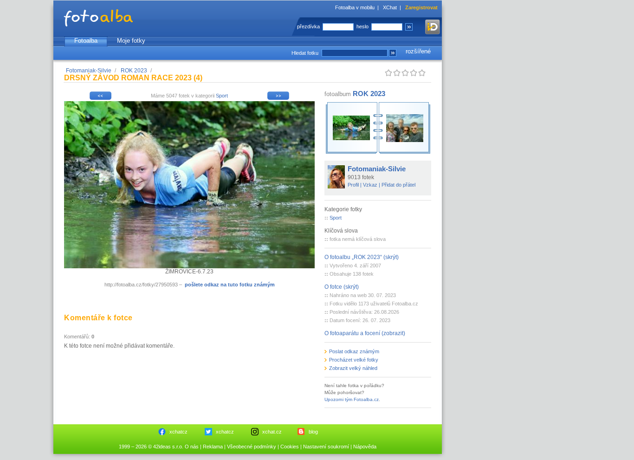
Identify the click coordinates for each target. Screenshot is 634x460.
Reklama (213, 446)
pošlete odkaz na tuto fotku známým (230, 284)
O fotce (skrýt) (341, 287)
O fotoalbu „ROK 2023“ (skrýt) (361, 257)
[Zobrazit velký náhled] (189, 266)
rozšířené (418, 51)
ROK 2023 (134, 70)
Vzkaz (370, 185)
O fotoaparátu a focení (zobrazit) (364, 333)
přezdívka (308, 26)
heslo (362, 26)
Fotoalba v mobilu (355, 7)
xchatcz (178, 431)
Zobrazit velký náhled (353, 368)
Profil (353, 185)
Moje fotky (131, 40)
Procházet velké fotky (353, 360)
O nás (192, 446)
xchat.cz (272, 431)
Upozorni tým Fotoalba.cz (351, 399)
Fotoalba (85, 40)
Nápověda (364, 446)
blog (313, 431)
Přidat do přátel (398, 185)
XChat (390, 7)
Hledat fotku (304, 53)
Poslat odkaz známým (354, 351)
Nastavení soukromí (326, 446)
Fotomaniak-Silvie (88, 70)
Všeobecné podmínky (251, 446)
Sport (222, 95)
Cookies (289, 446)
